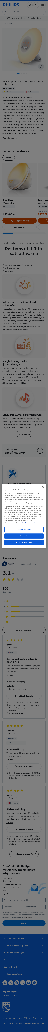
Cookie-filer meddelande (27, 523)
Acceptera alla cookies (23, 542)
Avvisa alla (23, 536)
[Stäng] (41, 486)
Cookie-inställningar (23, 529)
